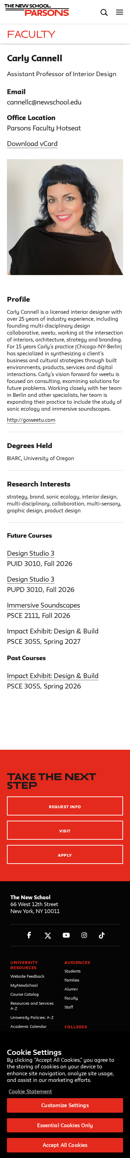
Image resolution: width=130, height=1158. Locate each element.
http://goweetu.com (31, 420)
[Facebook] (29, 935)
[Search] (104, 12)
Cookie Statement (30, 1091)
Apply (65, 855)
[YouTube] (66, 935)
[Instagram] (84, 935)
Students (72, 971)
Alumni (71, 989)
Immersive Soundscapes (43, 605)
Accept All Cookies (65, 1145)
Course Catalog (24, 994)
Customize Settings (64, 1105)
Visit (64, 831)
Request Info (65, 806)
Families (71, 980)
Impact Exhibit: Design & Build (52, 676)
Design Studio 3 (30, 553)
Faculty (71, 998)
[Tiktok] (101, 935)
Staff (68, 1007)
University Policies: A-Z (32, 1017)
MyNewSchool (24, 985)
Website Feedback (27, 976)
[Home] (36, 12)
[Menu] (120, 12)
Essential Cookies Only (65, 1125)
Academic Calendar (28, 1026)
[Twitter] (47, 935)
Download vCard (32, 143)
